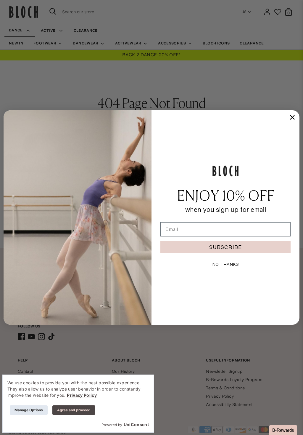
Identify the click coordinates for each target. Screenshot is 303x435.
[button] (283, 430)
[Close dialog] (292, 117)
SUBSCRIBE (225, 247)
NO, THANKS (225, 264)
